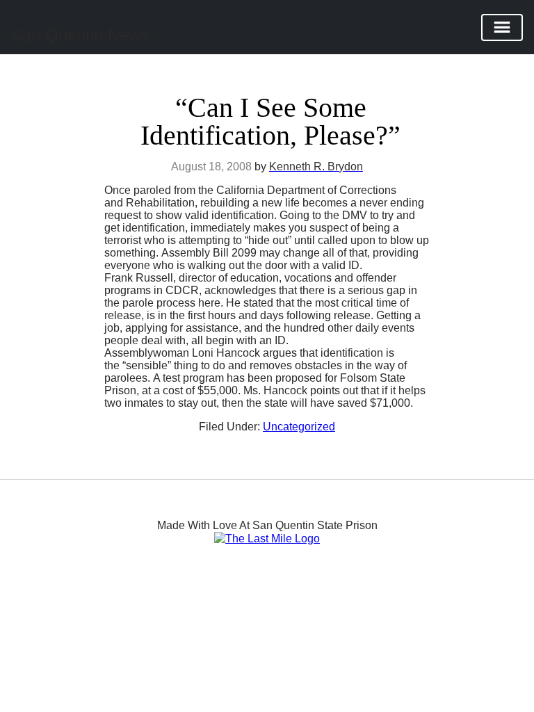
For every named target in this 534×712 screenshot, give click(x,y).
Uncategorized (299, 426)
